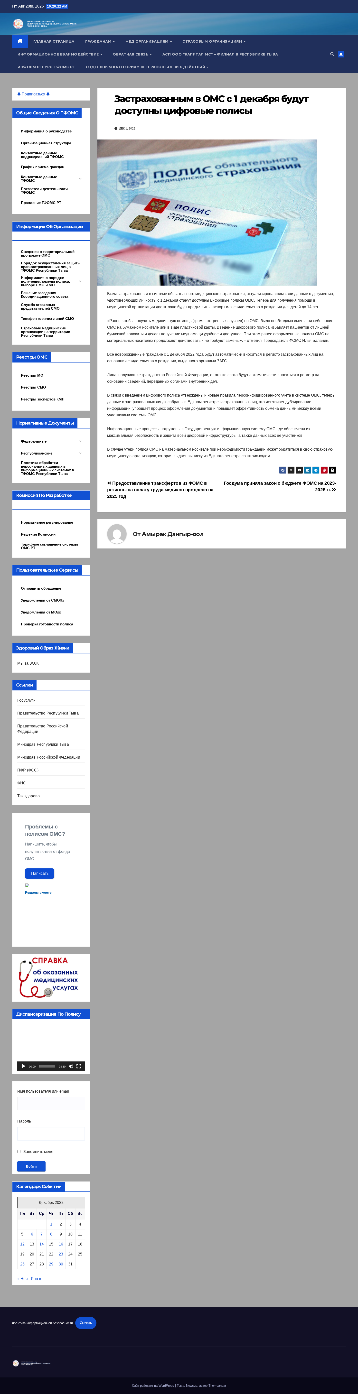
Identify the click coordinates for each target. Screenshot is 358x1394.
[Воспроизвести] (23, 1066)
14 (41, 1244)
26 (22, 1264)
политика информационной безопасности (42, 1323)
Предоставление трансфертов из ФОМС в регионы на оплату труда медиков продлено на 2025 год (160, 490)
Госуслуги (26, 700)
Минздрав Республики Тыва (43, 744)
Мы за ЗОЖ (28, 663)
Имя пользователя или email (43, 1091)
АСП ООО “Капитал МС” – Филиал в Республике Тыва (220, 54)
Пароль (24, 1121)
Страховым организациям (212, 41)
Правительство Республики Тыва (48, 713)
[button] (332, 54)
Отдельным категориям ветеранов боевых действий (146, 67)
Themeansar (217, 1385)
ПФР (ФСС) (27, 770)
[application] (51, 1052)
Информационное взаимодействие (59, 54)
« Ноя (22, 1279)
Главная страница (54, 41)
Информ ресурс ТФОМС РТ (46, 67)
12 (22, 1244)
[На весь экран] (78, 1066)
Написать (39, 873)
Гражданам (99, 41)
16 (61, 1244)
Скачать (86, 1323)
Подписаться (33, 94)
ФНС (21, 783)
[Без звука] (70, 1066)
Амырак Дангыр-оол (173, 534)
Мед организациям (147, 41)
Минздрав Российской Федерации (48, 757)
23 (61, 1254)
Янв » (36, 1279)
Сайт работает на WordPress (153, 1385)
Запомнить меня (37, 1152)
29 (51, 1264)
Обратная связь (131, 54)
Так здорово (28, 796)
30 (61, 1264)
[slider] (47, 1066)
